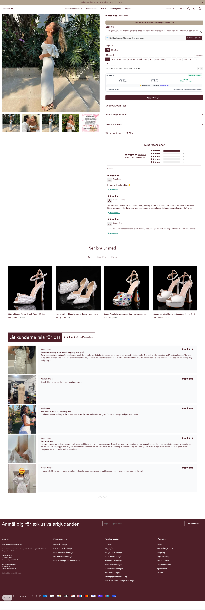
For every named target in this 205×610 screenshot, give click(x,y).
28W (119, 59)
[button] (200, 8)
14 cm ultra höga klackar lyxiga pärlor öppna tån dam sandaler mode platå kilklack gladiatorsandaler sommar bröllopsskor (175, 314)
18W (146, 59)
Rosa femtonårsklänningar (63, 552)
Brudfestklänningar (112, 572)
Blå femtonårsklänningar (62, 548)
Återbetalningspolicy (164, 548)
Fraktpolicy (160, 552)
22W (157, 59)
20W (151, 59)
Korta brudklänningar (113, 556)
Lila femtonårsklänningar (63, 556)
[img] (113, 175)
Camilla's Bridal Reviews (8, 573)
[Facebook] (36, 596)
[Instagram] (40, 596)
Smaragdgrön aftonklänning (116, 576)
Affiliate (159, 572)
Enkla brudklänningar (113, 564)
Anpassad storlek (194, 38)
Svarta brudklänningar (113, 560)
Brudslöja (101, 257)
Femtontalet (91, 8)
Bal (102, 8)
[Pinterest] (32, 596)
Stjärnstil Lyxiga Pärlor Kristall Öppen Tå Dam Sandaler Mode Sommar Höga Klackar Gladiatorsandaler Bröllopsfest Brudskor (26, 314)
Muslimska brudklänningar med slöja (119, 580)
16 (180, 59)
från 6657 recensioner (84, 337)
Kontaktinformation (163, 564)
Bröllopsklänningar (72, 8)
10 (113, 63)
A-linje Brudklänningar (113, 552)
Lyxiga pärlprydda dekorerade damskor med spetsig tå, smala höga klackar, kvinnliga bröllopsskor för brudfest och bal (77, 314)
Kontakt (159, 544)
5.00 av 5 (142, 154)
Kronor (114, 257)
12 (168, 59)
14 (174, 59)
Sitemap (18, 573)
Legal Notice (161, 568)
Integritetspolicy (162, 556)
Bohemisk (108, 544)
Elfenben (114, 50)
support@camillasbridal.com (14, 544)
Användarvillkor (162, 560)
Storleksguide (115, 8)
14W (125, 59)
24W (163, 59)
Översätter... (115, 189)
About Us (5, 539)
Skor (90, 257)
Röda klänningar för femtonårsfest (66, 560)
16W (185, 59)
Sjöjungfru (109, 548)
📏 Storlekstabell (198, 55)
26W (113, 59)
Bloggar (128, 8)
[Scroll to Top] (200, 597)
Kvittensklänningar (60, 544)
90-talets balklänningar (114, 568)
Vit (108, 50)
